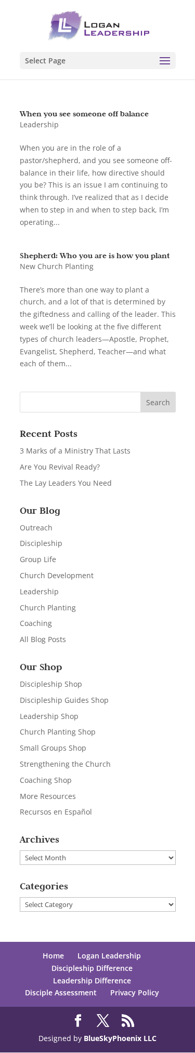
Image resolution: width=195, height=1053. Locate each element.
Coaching (36, 623)
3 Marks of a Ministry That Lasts (75, 451)
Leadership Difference (92, 980)
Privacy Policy (134, 992)
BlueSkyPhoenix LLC (120, 1038)
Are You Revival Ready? (60, 467)
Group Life (38, 559)
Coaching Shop (46, 780)
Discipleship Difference (92, 968)
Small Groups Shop (53, 748)
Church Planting (48, 607)
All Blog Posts (43, 639)
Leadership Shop (49, 716)
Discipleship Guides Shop (64, 700)
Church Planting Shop (58, 732)
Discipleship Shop (51, 684)
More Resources (48, 796)
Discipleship (41, 543)
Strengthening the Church (65, 764)
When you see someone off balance (84, 113)
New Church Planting (57, 266)
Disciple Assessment (61, 992)
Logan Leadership (109, 956)
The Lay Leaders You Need (66, 483)
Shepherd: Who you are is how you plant (95, 255)
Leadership (39, 124)
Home (53, 956)
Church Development (57, 575)
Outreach (36, 527)
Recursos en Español (56, 812)
